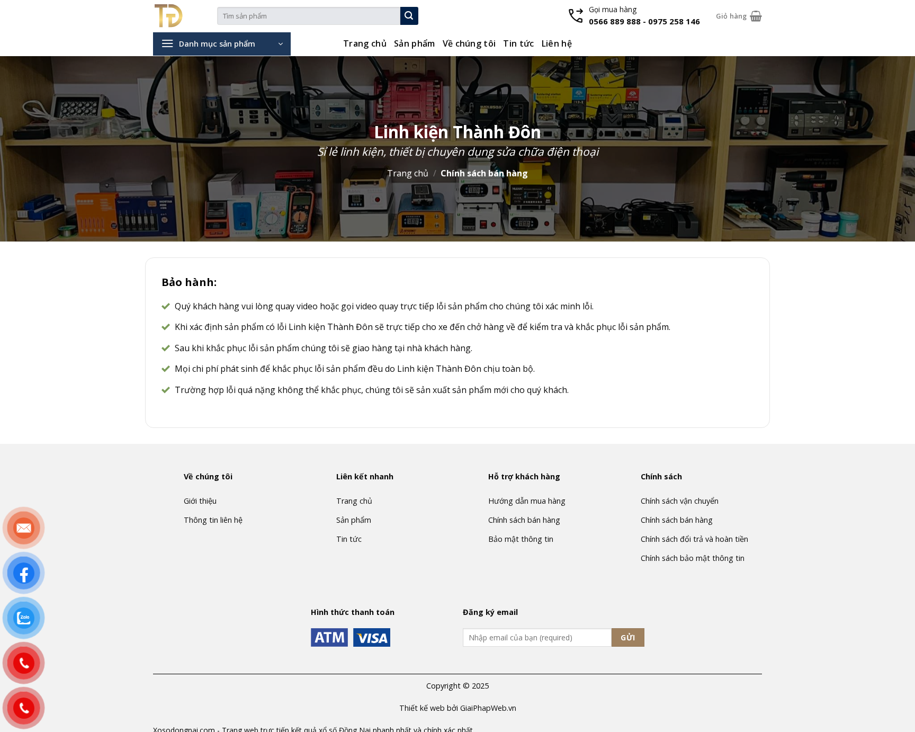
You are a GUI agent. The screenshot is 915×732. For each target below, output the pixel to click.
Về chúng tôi (469, 43)
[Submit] (409, 16)
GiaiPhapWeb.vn (488, 708)
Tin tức (518, 43)
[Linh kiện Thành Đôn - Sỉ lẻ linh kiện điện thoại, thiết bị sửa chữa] (185, 16)
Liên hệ (557, 43)
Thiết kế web (422, 708)
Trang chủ (365, 43)
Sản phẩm (414, 43)
